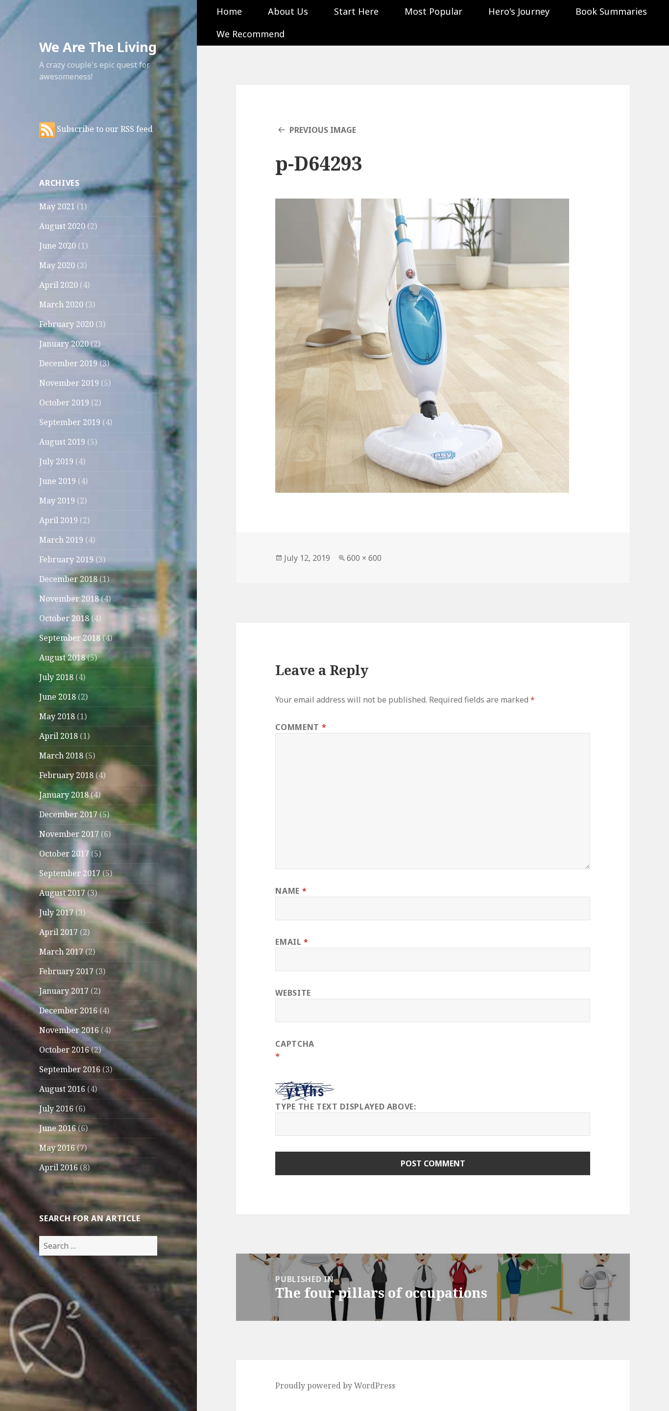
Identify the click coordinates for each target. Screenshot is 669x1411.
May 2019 (57, 500)
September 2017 (69, 873)
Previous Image (322, 130)
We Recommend (250, 34)
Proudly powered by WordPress (335, 1385)
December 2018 (68, 579)
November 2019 (69, 383)
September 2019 (69, 422)
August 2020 (62, 226)
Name (291, 890)
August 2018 (62, 657)
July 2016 (56, 1108)
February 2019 (66, 559)
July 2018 (56, 677)
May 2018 (57, 716)
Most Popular (433, 11)
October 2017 (64, 853)
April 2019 (58, 520)
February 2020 (66, 324)
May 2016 (57, 1147)
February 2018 (66, 775)
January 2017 (64, 990)
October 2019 (64, 402)
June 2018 (57, 696)
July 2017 (56, 912)
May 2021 (57, 206)
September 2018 (69, 637)
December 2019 (68, 363)
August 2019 (62, 441)
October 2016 (64, 1049)
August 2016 (62, 1088)
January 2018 (64, 794)
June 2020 (57, 245)
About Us (288, 11)
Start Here (356, 11)
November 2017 (69, 834)
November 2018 (69, 598)
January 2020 (64, 343)
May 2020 (57, 265)
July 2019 (56, 461)
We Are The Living (98, 47)
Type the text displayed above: (345, 1106)
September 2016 (69, 1069)
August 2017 (62, 892)
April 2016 (58, 1167)
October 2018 (64, 618)
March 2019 (61, 539)
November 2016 (69, 1030)
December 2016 (68, 1010)
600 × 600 (364, 558)
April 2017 (58, 932)
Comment (300, 727)
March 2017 (61, 951)
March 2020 (61, 304)
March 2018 (61, 755)
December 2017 (68, 814)
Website (293, 992)
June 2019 (57, 481)
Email (291, 941)
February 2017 (66, 971)
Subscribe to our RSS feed (104, 129)
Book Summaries (611, 11)
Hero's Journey (519, 11)
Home (229, 11)
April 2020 (58, 284)
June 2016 (57, 1128)
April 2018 (58, 736)
